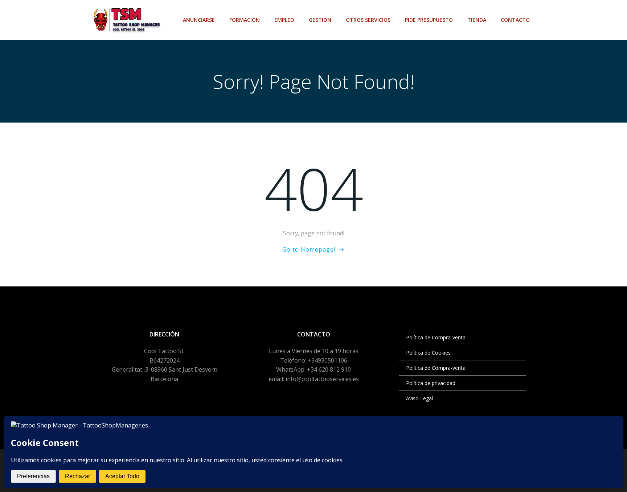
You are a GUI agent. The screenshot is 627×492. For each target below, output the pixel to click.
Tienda (476, 19)
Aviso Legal (419, 398)
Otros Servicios (368, 19)
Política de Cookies (428, 352)
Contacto (515, 19)
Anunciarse (199, 19)
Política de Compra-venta (436, 337)
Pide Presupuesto (429, 19)
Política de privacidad (430, 383)
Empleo (284, 19)
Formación (244, 19)
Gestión (320, 19)
